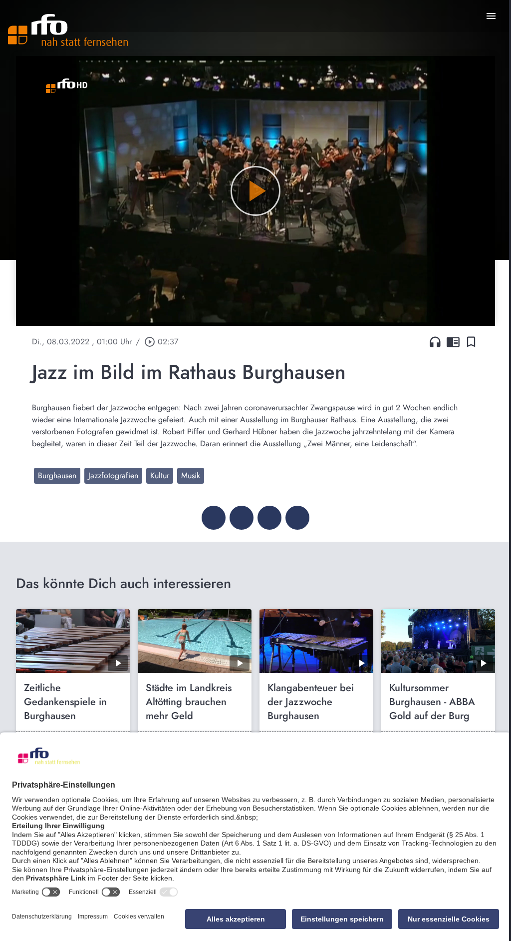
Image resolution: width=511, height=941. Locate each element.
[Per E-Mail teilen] (297, 518)
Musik (190, 475)
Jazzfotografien (113, 475)
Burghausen (57, 475)
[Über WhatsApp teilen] (269, 518)
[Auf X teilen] (242, 518)
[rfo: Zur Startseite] (68, 30)
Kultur (159, 475)
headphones (435, 342)
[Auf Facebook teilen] (214, 518)
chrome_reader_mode (453, 342)
